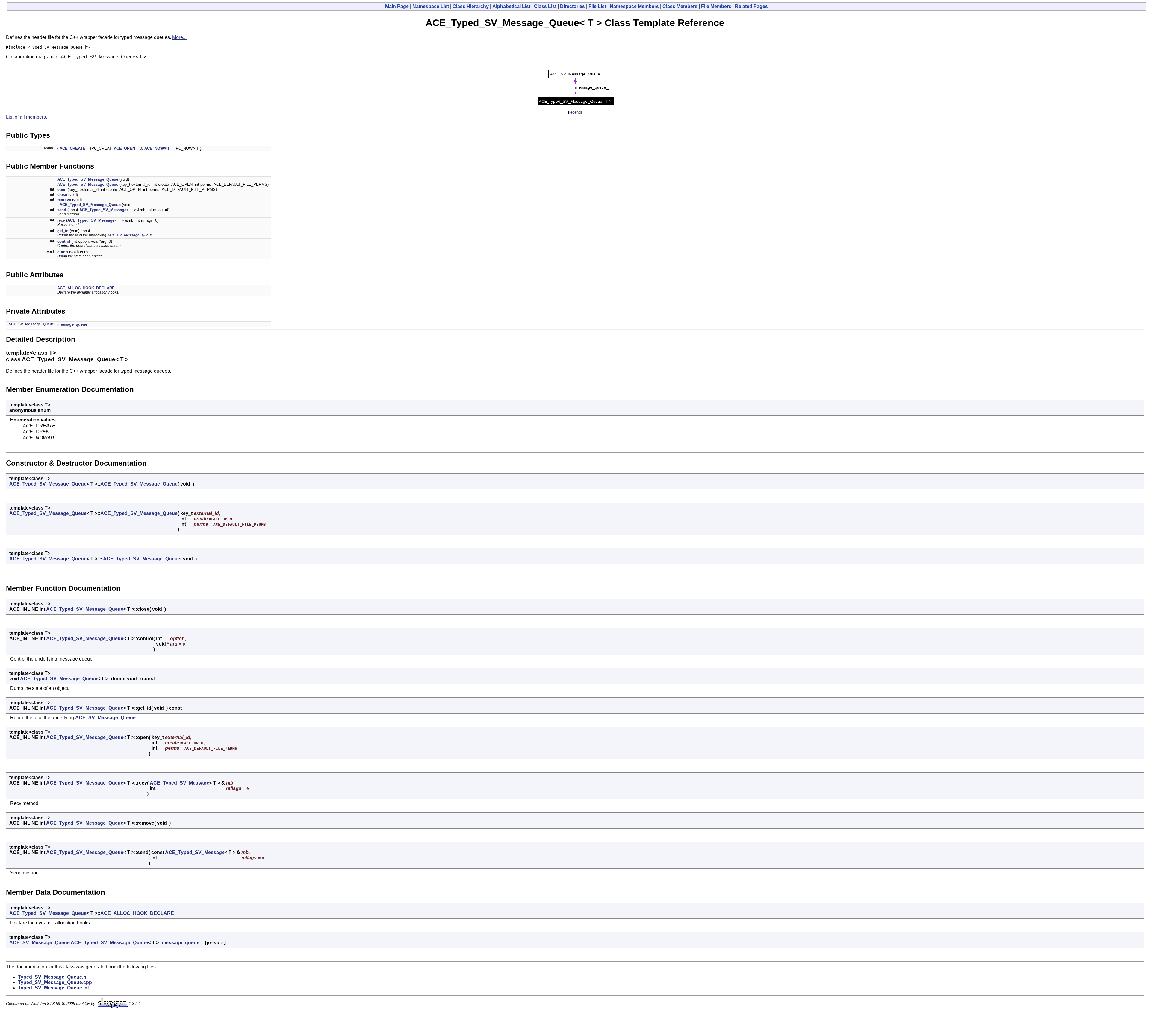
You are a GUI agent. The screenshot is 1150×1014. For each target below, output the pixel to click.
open (61, 189)
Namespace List (430, 6)
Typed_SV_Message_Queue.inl (53, 987)
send (61, 210)
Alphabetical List (511, 6)
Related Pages (751, 6)
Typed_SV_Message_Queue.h (52, 977)
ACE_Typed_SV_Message (102, 210)
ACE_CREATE (72, 148)
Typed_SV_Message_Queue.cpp (55, 982)
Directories (572, 6)
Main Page (397, 6)
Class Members (679, 6)
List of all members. (26, 117)
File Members (716, 6)
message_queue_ (73, 324)
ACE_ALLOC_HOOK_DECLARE (86, 288)
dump (62, 252)
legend (575, 112)
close (62, 194)
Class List (545, 6)
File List (597, 6)
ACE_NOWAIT (157, 148)
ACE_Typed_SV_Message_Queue (87, 179)
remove (64, 199)
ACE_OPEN (124, 148)
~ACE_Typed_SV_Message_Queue (89, 205)
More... (179, 37)
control (63, 241)
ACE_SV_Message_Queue (130, 235)
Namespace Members (634, 6)
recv (61, 220)
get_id (63, 231)
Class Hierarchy (471, 6)
